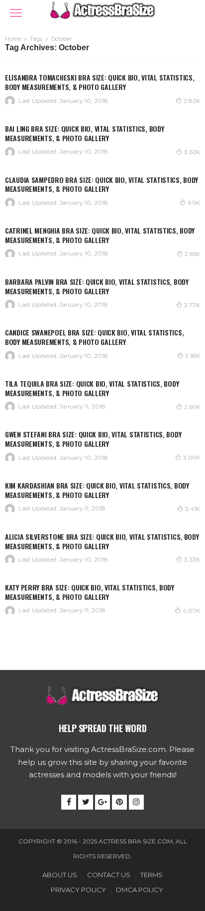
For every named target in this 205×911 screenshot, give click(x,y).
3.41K (192, 508)
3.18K (192, 355)
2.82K (192, 100)
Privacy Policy (78, 890)
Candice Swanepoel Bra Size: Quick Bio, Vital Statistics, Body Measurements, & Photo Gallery (94, 337)
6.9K (194, 202)
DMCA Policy (139, 890)
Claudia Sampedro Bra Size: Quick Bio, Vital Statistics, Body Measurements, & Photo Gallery (101, 184)
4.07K (191, 610)
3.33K (192, 559)
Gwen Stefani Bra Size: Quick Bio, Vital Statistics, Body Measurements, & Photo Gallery (93, 439)
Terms (151, 875)
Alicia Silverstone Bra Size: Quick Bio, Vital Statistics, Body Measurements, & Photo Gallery (102, 541)
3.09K (191, 457)
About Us (59, 875)
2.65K (192, 253)
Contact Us (108, 875)
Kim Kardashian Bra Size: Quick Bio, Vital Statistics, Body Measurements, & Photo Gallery (97, 490)
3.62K (192, 152)
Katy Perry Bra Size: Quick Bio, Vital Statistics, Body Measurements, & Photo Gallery (89, 592)
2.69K (192, 407)
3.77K (192, 305)
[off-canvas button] (16, 13)
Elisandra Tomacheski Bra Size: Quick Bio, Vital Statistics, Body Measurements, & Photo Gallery (99, 82)
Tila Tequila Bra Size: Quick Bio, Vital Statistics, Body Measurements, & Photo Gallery (92, 388)
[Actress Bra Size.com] (102, 9)
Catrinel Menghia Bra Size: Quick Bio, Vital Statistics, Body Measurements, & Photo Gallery (100, 235)
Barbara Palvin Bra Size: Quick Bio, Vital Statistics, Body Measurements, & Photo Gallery (97, 286)
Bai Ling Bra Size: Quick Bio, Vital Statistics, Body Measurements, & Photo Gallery (84, 133)
